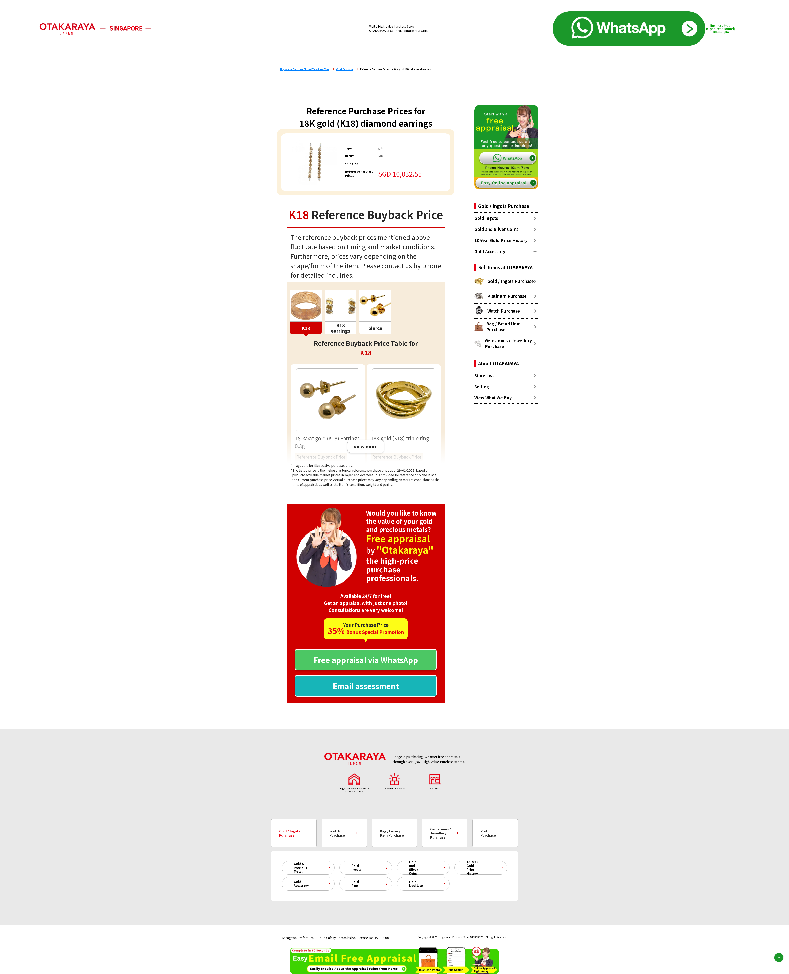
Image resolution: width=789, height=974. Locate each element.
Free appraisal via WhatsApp (366, 659)
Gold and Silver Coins (413, 868)
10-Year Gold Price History (472, 868)
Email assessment (366, 685)
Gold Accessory (301, 883)
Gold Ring (355, 883)
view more (366, 446)
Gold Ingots (356, 867)
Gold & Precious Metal (300, 868)
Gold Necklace (416, 883)
